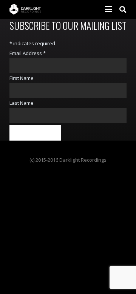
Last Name (21, 103)
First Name (21, 78)
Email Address (27, 53)
